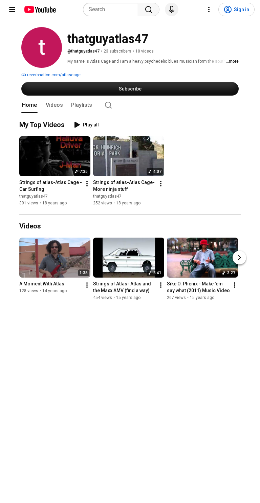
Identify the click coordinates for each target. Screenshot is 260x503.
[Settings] (209, 9)
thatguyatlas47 (33, 196)
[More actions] (87, 183)
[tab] (29, 105)
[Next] (239, 257)
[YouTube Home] (40, 9)
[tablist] (130, 105)
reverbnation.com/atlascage (53, 75)
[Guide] (12, 9)
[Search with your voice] (171, 9)
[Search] (148, 9)
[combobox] (112, 9)
